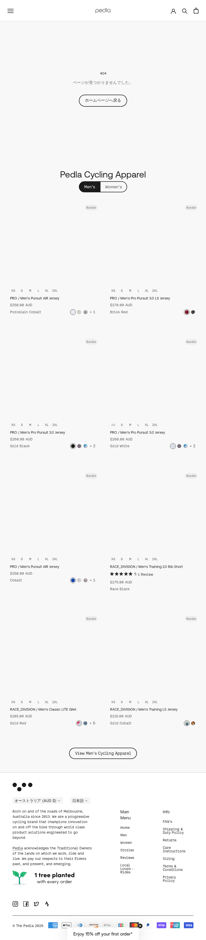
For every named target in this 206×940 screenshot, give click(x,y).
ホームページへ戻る (103, 100)
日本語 (78, 801)
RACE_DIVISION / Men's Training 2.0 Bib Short (146, 567)
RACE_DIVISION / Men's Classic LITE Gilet (43, 709)
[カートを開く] (196, 11)
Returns (169, 840)
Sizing (169, 858)
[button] (103, 933)
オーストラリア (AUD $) (35, 801)
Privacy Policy (169, 878)
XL (46, 290)
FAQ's (167, 821)
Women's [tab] (113, 187)
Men (123, 835)
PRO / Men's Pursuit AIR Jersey (34, 298)
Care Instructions (174, 849)
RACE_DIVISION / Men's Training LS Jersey (144, 709)
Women (126, 842)
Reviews (127, 857)
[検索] (184, 10)
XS (13, 290)
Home (125, 827)
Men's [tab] (89, 187)
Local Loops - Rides (127, 868)
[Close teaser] (140, 925)
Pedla (18, 848)
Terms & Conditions (173, 867)
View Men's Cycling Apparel (103, 753)
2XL (55, 290)
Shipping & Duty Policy (173, 830)
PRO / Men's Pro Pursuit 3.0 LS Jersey (140, 298)
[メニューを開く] (11, 10)
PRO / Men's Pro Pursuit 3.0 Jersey (37, 432)
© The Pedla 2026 (28, 926)
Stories (127, 850)
